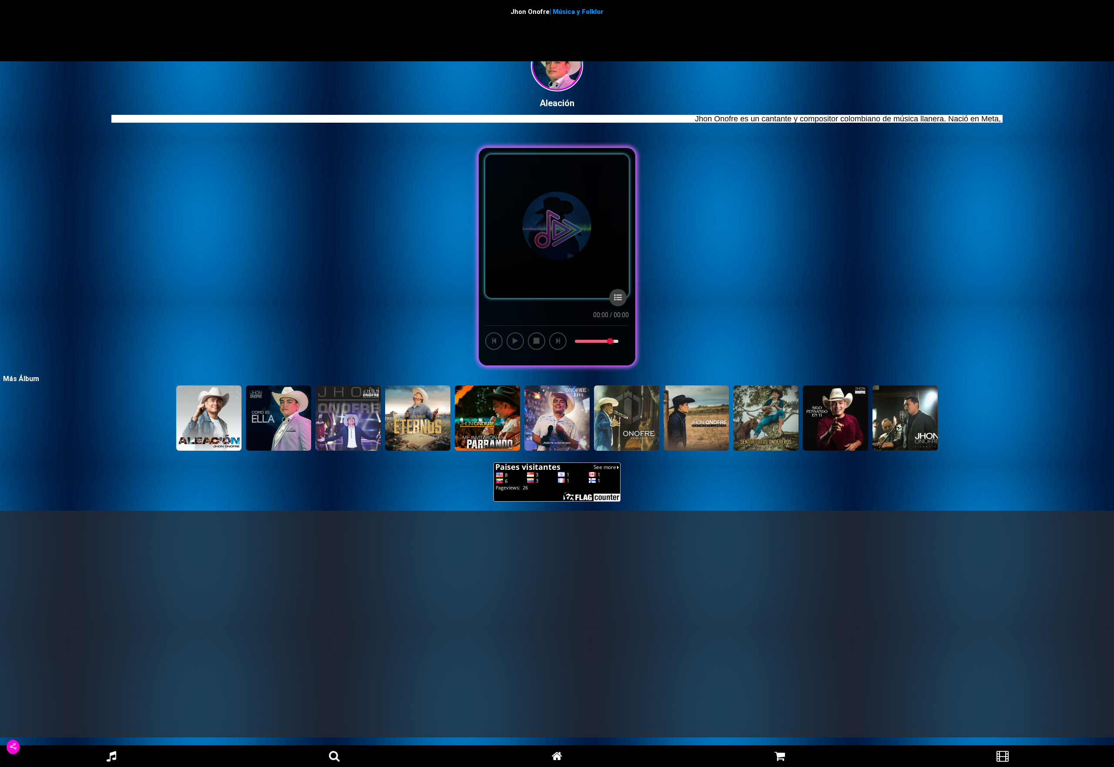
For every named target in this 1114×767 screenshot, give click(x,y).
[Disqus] (557, 627)
